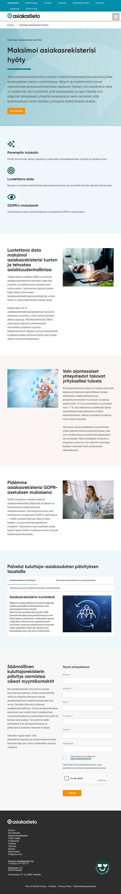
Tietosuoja (99, 3)
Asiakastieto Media (81, 3)
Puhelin (67, 730)
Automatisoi (14, 851)
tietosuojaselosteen (81, 758)
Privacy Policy (64, 886)
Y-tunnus (68, 716)
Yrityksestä (13, 841)
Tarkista (12, 843)
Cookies (52, 886)
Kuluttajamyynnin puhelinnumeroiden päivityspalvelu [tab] (35, 588)
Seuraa (11, 849)
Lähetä (72, 793)
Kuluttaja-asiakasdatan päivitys (34, 25)
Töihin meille (14, 838)
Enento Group (31, 9)
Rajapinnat (14, 9)
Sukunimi (68, 688)
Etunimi (67, 675)
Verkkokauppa (31, 3)
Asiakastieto (13, 3)
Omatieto (48, 3)
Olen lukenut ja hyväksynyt (83, 757)
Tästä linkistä (69, 764)
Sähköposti (68, 744)
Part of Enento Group (35, 886)
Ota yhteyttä (14, 833)
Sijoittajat (62, 3)
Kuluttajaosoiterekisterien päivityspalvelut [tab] (75, 580)
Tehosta (12, 846)
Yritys (66, 702)
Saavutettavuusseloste (84, 886)
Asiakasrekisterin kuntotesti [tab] (22, 580)
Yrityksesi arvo (15, 854)
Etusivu (10, 25)
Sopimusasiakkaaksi (18, 835)
